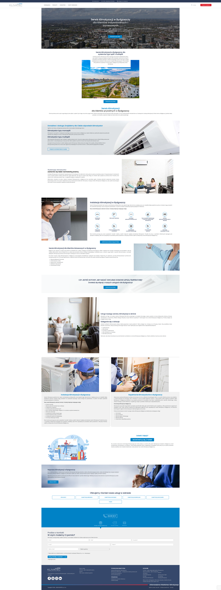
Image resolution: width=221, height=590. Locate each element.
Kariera (81, 571)
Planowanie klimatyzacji (148, 577)
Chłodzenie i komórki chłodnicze (118, 579)
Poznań (169, 580)
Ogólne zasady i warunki (154, 587)
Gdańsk (165, 580)
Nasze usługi (82, 568)
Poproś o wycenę (206, 5)
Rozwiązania (47, 5)
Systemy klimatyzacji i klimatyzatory (119, 570)
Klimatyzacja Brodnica (86, 497)
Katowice (162, 580)
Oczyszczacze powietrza (116, 573)
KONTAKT (103, 36)
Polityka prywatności (164, 587)
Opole (154, 581)
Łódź (152, 581)
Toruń (110, 501)
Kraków (144, 581)
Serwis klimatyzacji (147, 574)
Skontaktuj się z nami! (142, 440)
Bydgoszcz (63, 497)
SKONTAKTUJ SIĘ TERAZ (115, 36)
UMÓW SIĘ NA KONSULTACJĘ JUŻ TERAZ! (110, 242)
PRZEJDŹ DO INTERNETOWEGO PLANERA (58, 149)
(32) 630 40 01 (112, 516)
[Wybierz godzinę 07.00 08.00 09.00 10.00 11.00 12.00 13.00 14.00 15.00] (94, 549)
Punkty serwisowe (72, 5)
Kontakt (144, 576)
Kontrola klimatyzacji (115, 574)
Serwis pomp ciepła (162, 574)
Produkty (54, 5)
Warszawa (157, 580)
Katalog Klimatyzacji (162, 577)
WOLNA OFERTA (53, 482)
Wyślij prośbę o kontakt (56, 557)
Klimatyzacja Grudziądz (110, 497)
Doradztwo (62, 5)
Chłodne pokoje (114, 580)
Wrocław (148, 581)
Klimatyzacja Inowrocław (134, 497)
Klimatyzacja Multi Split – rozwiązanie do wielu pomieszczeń (124, 571)
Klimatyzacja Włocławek (158, 497)
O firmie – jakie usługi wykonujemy (86, 570)
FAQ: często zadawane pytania (85, 573)
